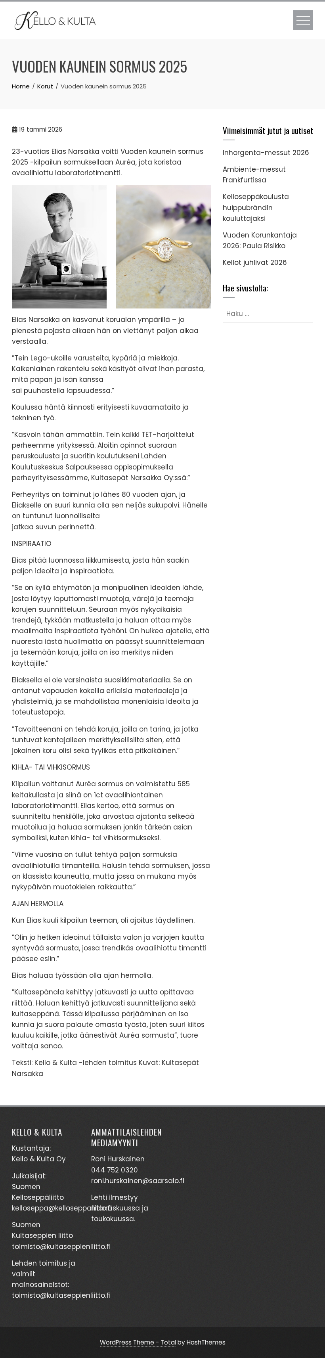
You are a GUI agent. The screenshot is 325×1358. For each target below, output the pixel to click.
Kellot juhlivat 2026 (255, 262)
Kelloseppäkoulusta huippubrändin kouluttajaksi (256, 207)
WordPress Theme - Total (138, 1342)
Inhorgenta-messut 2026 (266, 152)
